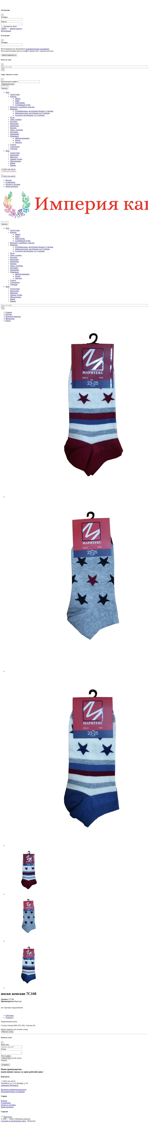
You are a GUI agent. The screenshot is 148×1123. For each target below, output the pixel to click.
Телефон (4, 17)
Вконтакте (8, 1117)
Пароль (4, 22)
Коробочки (14, 126)
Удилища (13, 149)
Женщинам (10, 319)
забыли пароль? (16, 29)
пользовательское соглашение (37, 49)
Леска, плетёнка (16, 130)
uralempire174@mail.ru (9, 1085)
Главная (9, 312)
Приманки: (14, 136)
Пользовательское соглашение (13, 1092)
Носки (8, 321)
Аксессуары (15, 94)
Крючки (13, 128)
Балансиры (14, 155)
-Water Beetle (20, 103)
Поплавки (14, 132)
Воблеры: (14, 109)
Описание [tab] (10, 1015)
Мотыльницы (15, 161)
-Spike (17, 101)
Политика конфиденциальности (13, 1090)
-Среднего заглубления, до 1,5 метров (30, 115)
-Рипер (17, 140)
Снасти (13, 144)
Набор (12, 163)
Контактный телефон (9, 82)
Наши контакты (12, 186)
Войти (4, 29)
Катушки (13, 122)
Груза (12, 117)
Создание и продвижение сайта (13, 1121)
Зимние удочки (16, 159)
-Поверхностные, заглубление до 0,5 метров (32, 113)
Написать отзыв (7, 1032)
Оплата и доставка (13, 184)
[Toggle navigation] (2, 174)
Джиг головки (16, 119)
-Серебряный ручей (22, 105)
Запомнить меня (10, 26)
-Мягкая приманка (22, 138)
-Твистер (18, 142)
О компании (10, 182)
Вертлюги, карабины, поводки (22, 107)
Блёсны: (13, 96)
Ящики (13, 165)
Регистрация (6, 31)
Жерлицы (14, 157)
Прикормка (14, 134)
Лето (7, 92)
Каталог (9, 180)
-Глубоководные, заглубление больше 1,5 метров (34, 111)
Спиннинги (15, 147)
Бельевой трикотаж (13, 316)
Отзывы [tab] (9, 1018)
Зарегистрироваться (9, 55)
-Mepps (17, 99)
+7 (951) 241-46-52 (8, 169)
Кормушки (14, 124)
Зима (7, 151)
